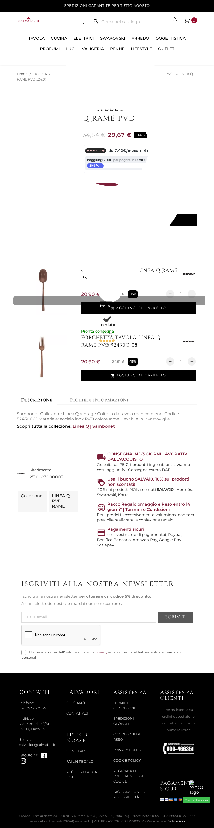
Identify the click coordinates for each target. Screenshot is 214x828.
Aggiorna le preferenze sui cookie (128, 776)
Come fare (76, 751)
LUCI (71, 48)
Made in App (176, 821)
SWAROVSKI (112, 38)
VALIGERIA (93, 48)
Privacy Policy (127, 750)
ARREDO (140, 38)
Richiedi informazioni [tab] (99, 400)
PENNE (117, 48)
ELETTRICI (83, 38)
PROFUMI (50, 48)
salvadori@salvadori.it (37, 745)
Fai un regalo (79, 761)
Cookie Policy (127, 760)
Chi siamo (75, 703)
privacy (101, 652)
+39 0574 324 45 (32, 708)
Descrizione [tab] (37, 400)
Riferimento (40, 469)
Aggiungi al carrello (138, 308)
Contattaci (77, 713)
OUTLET (166, 48)
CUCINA (59, 38)
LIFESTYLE (141, 48)
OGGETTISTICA (171, 38)
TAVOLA (36, 38)
